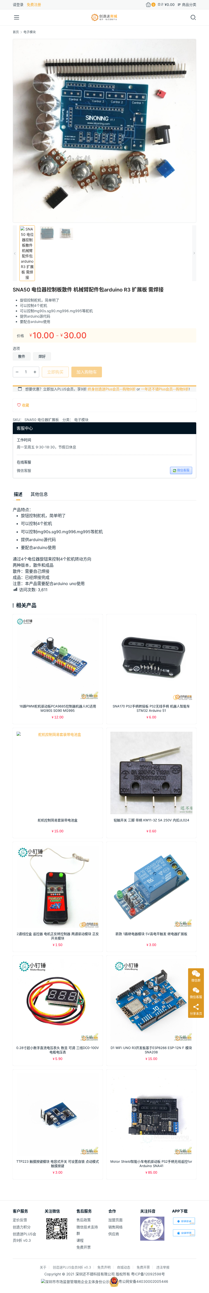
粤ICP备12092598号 (148, 1274)
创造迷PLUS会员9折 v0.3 (72, 1267)
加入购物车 (86, 372)
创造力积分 (22, 1227)
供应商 (113, 1234)
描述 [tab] (18, 494)
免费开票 (83, 1247)
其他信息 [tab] (39, 494)
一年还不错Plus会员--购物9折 (165, 389)
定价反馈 (20, 1220)
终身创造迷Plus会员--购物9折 (112, 389)
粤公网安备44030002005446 (143, 1281)
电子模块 (81, 419)
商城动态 (123, 1267)
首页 (16, 32)
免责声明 (104, 1267)
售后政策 (83, 1220)
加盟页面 (115, 1220)
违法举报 (162, 1267)
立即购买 (55, 372)
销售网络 (115, 1227)
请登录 (18, 4)
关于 (43, 1267)
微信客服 (183, 470)
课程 (80, 1240)
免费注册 (34, 4)
